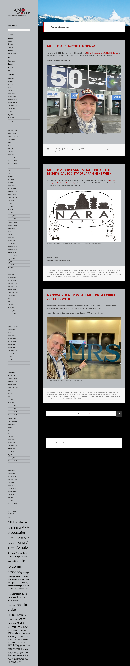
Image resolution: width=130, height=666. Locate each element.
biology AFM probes (18, 576)
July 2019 (10, 298)
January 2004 (12, 476)
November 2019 (12, 286)
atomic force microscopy (16, 566)
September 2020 (13, 255)
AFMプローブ (77, 394)
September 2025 (13, 105)
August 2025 (11, 108)
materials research (111, 394)
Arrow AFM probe (15, 556)
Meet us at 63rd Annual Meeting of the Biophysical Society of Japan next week (79, 172)
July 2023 (10, 176)
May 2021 (10, 231)
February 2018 (12, 338)
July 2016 (10, 390)
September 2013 (13, 445)
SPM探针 (25, 627)
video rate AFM (18, 640)
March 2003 (11, 485)
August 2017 (11, 353)
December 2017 (12, 344)
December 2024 (12, 127)
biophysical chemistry (97, 272)
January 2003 (12, 488)
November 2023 (12, 163)
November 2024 (12, 130)
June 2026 (11, 84)
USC (19, 636)
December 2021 (12, 222)
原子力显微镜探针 (85, 276)
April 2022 (11, 213)
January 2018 (12, 341)
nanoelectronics (113, 149)
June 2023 (11, 179)
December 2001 (12, 503)
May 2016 (10, 396)
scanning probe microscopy (18, 610)
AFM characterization (99, 392)
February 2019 (12, 311)
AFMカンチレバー (108, 270)
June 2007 (11, 464)
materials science (52, 396)
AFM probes (84, 149)
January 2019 (12, 314)
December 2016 (12, 378)
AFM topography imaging (54, 394)
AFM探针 (51, 272)
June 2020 (11, 265)
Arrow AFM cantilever (19, 553)
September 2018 (13, 326)
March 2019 (11, 307)
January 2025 (12, 124)
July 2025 (10, 111)
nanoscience (50, 274)
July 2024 (10, 142)
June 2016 (11, 393)
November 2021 (12, 225)
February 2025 (12, 121)
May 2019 (10, 301)
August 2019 (11, 295)
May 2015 (10, 433)
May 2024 (10, 148)
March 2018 (11, 335)
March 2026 (11, 93)
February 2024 (12, 157)
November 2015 (12, 415)
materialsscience (73, 396)
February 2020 (12, 277)
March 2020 (11, 274)
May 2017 (10, 363)
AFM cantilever (17, 522)
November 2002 (12, 491)
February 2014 (12, 442)
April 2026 (11, 90)
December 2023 (12, 160)
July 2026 (10, 81)
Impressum (11, 513)
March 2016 (11, 402)
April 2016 (11, 399)
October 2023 (12, 167)
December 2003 (12, 479)
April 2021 (11, 234)
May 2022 (10, 209)
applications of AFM (60, 272)
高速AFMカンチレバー (18, 653)
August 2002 (11, 494)
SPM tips (21, 623)
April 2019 (11, 304)
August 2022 (11, 200)
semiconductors (61, 151)
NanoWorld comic (17, 600)
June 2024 (11, 145)
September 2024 (13, 136)
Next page (119, 414)
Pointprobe (11, 605)
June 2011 (11, 451)
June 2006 (11, 467)
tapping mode (13, 630)
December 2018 (12, 317)
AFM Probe (15, 527)
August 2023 (11, 173)
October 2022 (12, 194)
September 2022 (13, 197)
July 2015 (10, 427)
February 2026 (12, 96)
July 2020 (10, 262)
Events (76, 149)
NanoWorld (67, 149)
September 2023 (13, 170)
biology (26, 573)
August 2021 (11, 228)
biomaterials (91, 394)
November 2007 (12, 461)
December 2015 (12, 412)
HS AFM (25, 586)
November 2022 (12, 191)
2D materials (88, 392)
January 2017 (12, 375)
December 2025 (12, 99)
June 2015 (11, 430)
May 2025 (10, 115)
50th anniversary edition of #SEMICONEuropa (102, 53)
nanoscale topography (94, 396)
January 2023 (12, 188)
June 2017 (11, 359)
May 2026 (10, 87)
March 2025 (11, 118)
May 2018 (10, 332)
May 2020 (10, 268)
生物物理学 (94, 276)
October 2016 (12, 384)
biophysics (11, 579)
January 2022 (12, 219)
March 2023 (11, 185)
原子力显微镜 (15, 645)
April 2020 (11, 271)
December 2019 (12, 283)
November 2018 (12, 320)
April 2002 (11, 500)
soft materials (58, 398)
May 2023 (10, 182)
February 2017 (12, 372)
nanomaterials (115, 272)
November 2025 (12, 102)
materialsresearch (63, 396)
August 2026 (11, 78)
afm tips (91, 149)
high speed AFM (17, 582)
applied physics (71, 272)
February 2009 (12, 458)
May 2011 (10, 455)
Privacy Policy (12, 511)
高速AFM (25, 649)
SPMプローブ (14, 627)
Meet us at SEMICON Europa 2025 (72, 46)
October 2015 (12, 418)
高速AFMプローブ (16, 655)
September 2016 (13, 387)
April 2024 (11, 151)
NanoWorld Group (61, 443)
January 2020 (12, 280)
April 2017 (11, 366)
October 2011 (12, 448)
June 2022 (11, 206)
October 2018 (12, 323)
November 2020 (12, 249)
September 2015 (13, 421)
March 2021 (11, 237)
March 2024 (11, 154)
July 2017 (10, 356)
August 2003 (11, 482)
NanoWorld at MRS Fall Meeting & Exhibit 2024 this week (81, 297)
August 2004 (11, 473)
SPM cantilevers (113, 274)
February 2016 (12, 405)
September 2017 (13, 350)
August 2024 (11, 139)
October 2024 (12, 133)
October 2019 (12, 289)
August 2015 (11, 424)
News (75, 270)
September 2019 (13, 292)
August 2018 (11, 329)
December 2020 (12, 246)
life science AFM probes (17, 588)
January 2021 (12, 243)
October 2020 (12, 252)
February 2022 (12, 216)
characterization (100, 394)
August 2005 (11, 470)
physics (89, 274)
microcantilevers (19, 594)
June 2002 (11, 497)
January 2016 (12, 409)
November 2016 (12, 381)
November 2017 (12, 347)
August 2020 (11, 259)
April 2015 (11, 436)
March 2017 (11, 369)
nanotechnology (51, 151)
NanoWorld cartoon (17, 597)
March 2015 (11, 439)
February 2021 (12, 240)
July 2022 (10, 203)
